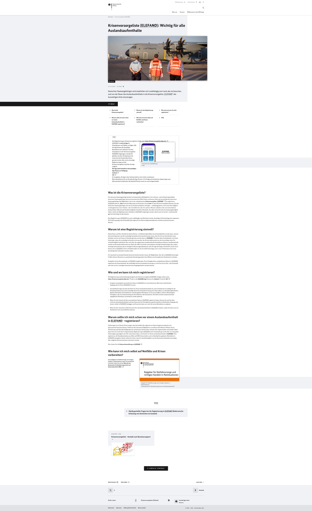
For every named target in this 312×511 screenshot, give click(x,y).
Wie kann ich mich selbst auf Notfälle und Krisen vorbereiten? (144, 120)
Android (156, 279)
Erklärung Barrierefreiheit (130, 508)
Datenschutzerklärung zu (130, 344)
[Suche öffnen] (203, 7)
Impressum (119, 508)
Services (182, 12)
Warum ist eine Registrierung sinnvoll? (144, 111)
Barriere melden (142, 508)
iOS (167, 279)
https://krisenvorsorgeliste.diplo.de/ (155, 141)
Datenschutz (111, 508)
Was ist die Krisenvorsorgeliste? (117, 111)
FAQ (162, 117)
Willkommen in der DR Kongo (195, 12)
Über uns (174, 12)
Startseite (110, 16)
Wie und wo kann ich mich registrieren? (168, 111)
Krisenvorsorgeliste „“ (155, 201)
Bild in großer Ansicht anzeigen (157, 152)
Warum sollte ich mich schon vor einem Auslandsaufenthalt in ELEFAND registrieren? (120, 121)
